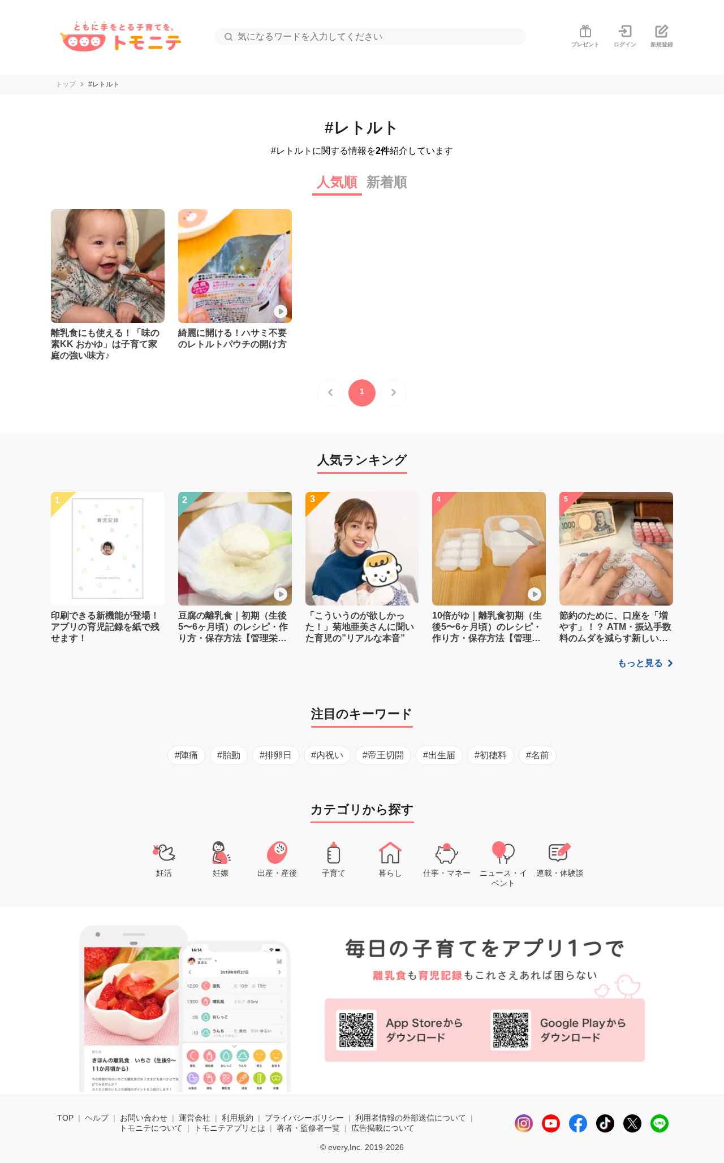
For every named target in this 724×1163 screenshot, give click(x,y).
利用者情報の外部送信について (410, 1117)
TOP (65, 1117)
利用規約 (237, 1117)
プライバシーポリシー (304, 1117)
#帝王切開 (383, 755)
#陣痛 (186, 755)
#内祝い (327, 755)
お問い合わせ (143, 1117)
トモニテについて (151, 1127)
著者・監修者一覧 (308, 1127)
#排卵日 (276, 755)
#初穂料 (491, 755)
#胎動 (228, 755)
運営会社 (194, 1117)
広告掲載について (383, 1127)
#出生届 (439, 755)
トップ (65, 84)
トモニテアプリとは (229, 1127)
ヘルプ (97, 1117)
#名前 (537, 755)
